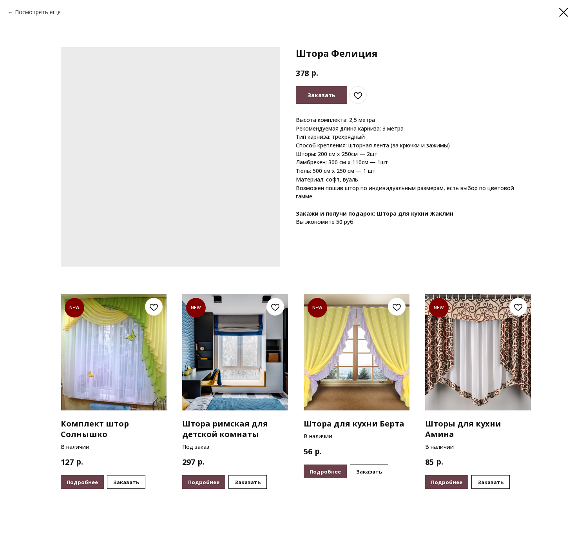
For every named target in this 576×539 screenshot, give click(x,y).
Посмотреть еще (38, 12)
